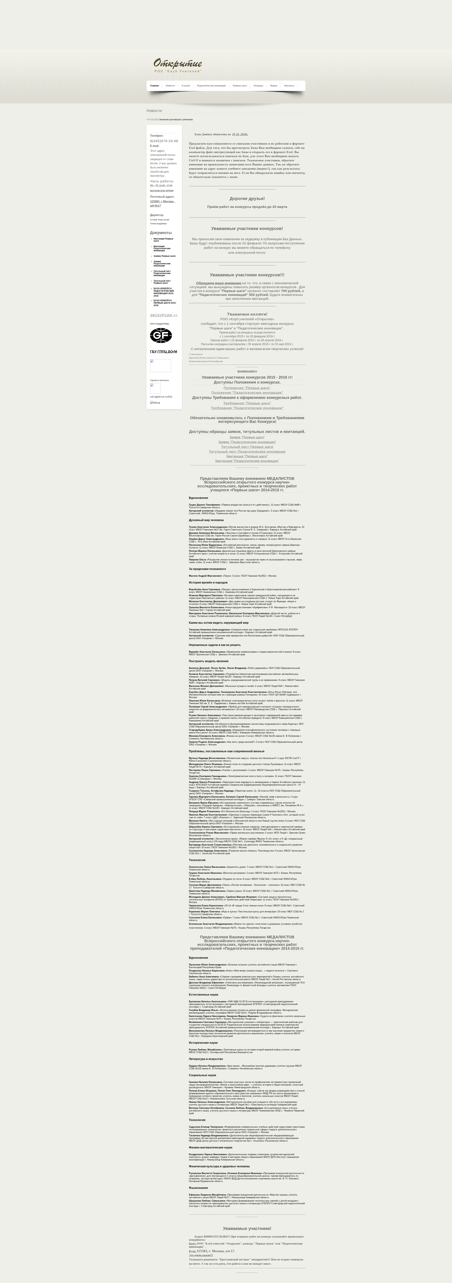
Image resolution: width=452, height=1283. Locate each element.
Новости (170, 85)
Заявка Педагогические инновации (162, 263)
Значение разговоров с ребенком (176, 119)
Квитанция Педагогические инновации (162, 248)
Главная (154, 85)
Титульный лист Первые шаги (162, 282)
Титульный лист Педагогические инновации (162, 273)
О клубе (186, 85)
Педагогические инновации (211, 85)
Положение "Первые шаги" (247, 388)
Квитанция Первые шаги (163, 240)
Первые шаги (240, 85)
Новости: (155, 110)
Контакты (289, 85)
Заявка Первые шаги (165, 256)
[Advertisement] (226, 24)
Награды (258, 85)
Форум (273, 85)
